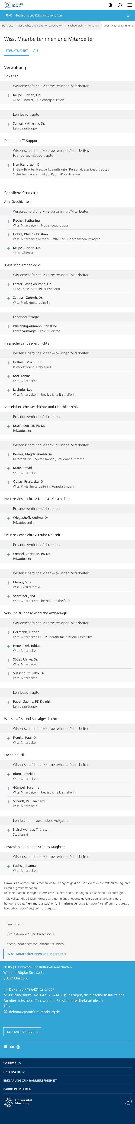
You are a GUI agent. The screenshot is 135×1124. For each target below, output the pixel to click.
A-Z (35, 50)
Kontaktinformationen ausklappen (128, 1101)
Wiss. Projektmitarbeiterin (31, 300)
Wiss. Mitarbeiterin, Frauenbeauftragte (41, 222)
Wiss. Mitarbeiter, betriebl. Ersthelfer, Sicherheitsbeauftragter (56, 236)
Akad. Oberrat (26, 250)
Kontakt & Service (22, 1032)
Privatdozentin (31, 520)
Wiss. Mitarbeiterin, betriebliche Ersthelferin (44, 391)
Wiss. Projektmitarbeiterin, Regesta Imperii (43, 483)
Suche (120, 5)
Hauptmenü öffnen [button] (130, 5)
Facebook (5, 1047)
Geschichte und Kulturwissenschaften (40, 25)
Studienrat (31, 831)
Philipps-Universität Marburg (24, 1107)
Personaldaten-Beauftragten (107, 893)
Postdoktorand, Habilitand (32, 364)
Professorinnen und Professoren (31, 934)
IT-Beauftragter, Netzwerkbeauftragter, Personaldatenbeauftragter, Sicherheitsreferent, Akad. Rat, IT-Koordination (61, 169)
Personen (93, 25)
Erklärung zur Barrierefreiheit (30, 1080)
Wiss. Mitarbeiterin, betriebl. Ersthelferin (41, 598)
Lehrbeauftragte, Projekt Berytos (36, 328)
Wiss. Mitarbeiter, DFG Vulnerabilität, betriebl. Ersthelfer (52, 634)
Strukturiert (17, 50)
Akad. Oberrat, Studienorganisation (38, 97)
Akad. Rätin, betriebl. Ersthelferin (36, 286)
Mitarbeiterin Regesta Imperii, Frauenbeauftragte (48, 456)
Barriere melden (17, 1089)
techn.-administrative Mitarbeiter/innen (35, 944)
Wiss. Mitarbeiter (25, 378)
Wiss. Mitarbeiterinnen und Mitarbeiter (37, 954)
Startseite (7, 25)
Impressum (12, 1063)
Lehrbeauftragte (29, 125)
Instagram (18, 1047)
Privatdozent (29, 428)
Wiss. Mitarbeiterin (26, 661)
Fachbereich (75, 25)
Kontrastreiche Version (110, 5)
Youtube (11, 1047)
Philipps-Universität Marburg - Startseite (15, 5)
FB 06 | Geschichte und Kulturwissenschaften (130, 15)
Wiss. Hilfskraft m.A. (27, 584)
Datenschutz (14, 1072)
